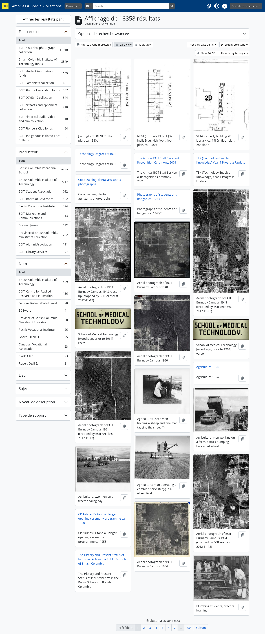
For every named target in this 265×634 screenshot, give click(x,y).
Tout (22, 40)
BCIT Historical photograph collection (43, 50)
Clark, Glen (43, 357)
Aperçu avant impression (95, 44)
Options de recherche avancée (103, 33)
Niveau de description (37, 401)
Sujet (23, 388)
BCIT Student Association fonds (43, 73)
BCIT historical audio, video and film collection (43, 119)
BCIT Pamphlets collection (43, 84)
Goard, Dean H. (43, 338)
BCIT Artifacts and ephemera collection (43, 107)
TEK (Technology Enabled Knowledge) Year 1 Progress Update (220, 160)
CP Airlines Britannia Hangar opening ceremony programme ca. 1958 (101, 518)
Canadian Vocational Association (43, 346)
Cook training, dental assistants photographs (99, 182)
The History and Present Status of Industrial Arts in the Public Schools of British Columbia (102, 559)
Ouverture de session (245, 6)
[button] (209, 6)
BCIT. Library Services (43, 252)
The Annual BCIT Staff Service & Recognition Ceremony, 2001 (158, 160)
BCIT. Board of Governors (43, 200)
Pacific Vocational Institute (43, 207)
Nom (23, 263)
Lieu (22, 375)
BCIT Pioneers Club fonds (43, 129)
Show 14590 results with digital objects (224, 53)
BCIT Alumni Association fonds (43, 91)
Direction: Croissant (233, 44)
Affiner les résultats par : (43, 19)
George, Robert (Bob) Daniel (43, 304)
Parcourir (72, 6)
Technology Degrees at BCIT (97, 154)
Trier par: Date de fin (201, 44)
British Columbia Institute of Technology (43, 182)
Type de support (32, 415)
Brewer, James (43, 226)
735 (189, 628)
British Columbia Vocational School (43, 170)
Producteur (28, 151)
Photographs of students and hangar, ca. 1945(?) (157, 197)
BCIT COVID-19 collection (43, 98)
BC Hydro (43, 311)
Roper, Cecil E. (43, 364)
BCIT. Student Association (43, 192)
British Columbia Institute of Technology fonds (43, 61)
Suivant (201, 628)
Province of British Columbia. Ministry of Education (43, 235)
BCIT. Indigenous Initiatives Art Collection (43, 138)
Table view (144, 44)
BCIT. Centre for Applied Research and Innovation (43, 293)
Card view (125, 44)
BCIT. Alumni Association (43, 245)
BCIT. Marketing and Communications (43, 216)
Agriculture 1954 (207, 367)
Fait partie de (29, 31)
